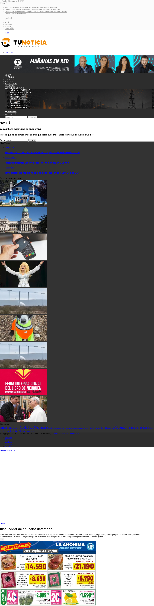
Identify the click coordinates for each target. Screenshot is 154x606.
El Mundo (10, 86)
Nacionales (11, 84)
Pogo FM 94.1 (15, 103)
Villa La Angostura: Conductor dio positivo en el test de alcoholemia (31, 7)
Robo (12, 431)
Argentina (6, 427)
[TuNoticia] (24, 48)
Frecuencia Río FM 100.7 (19, 94)
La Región (10, 77)
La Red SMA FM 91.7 (18, 105)
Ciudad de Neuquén (32, 427)
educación (56, 428)
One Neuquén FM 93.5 (18, 99)
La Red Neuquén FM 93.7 (20, 90)
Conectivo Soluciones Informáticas (66, 433)
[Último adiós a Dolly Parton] (23, 287)
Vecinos (33, 431)
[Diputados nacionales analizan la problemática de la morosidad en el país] (23, 233)
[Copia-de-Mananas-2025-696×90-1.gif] (82, 73)
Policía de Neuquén (138, 427)
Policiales (10, 79)
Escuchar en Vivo (14, 88)
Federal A (68, 428)
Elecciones (62, 428)
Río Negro (20, 430)
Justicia (78, 428)
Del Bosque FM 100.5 (18, 107)
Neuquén (120, 427)
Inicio (8, 75)
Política (9, 81)
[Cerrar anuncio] (2, 539)
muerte (84, 428)
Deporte (49, 428)
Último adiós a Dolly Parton (15, 14)
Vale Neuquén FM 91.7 (19, 97)
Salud (28, 431)
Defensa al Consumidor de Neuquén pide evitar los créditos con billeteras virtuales (36, 12)
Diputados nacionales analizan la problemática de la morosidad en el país (32, 9)
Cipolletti (16, 428)
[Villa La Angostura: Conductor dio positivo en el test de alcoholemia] (23, 206)
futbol (73, 428)
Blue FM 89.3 (15, 101)
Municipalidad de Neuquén (100, 427)
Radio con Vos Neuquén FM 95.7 (22, 92)
